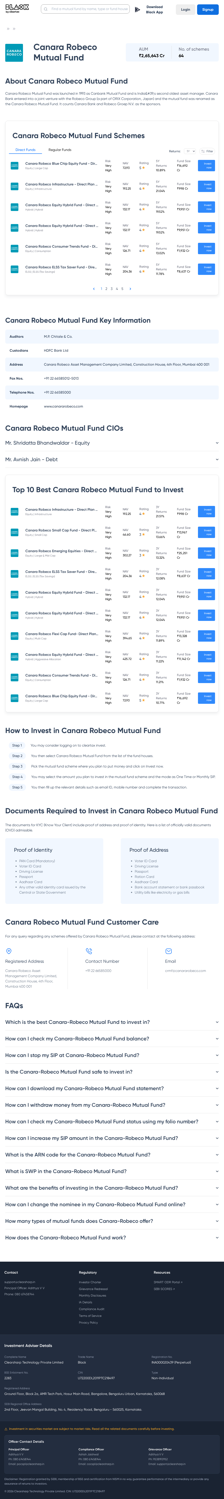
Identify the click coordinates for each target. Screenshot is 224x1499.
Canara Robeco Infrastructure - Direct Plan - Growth (67, 184)
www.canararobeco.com (63, 406)
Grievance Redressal (93, 1289)
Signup (208, 9)
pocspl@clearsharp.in (30, 1464)
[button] (25, 150)
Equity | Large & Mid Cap (40, 555)
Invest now (208, 165)
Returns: (174, 151)
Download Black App (154, 9)
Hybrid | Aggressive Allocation (43, 659)
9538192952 (160, 1459)
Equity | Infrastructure (38, 188)
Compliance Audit (91, 1309)
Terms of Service (90, 1315)
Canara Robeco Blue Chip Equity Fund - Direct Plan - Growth (74, 163)
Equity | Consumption (38, 251)
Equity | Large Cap (36, 168)
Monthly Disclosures (92, 1295)
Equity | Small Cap (36, 534)
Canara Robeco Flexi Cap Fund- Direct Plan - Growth (68, 634)
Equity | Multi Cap (36, 638)
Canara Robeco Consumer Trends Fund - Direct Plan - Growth (75, 246)
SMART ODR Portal (168, 1282)
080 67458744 (22, 1459)
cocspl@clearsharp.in (100, 1464)
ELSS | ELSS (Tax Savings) (40, 271)
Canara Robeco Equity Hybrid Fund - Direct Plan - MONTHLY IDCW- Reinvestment (91, 205)
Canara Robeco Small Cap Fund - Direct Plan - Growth (69, 530)
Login (185, 9)
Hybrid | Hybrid (34, 209)
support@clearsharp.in (19, 1282)
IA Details (85, 1302)
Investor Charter (90, 1282)
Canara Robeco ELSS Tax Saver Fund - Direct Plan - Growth (73, 267)
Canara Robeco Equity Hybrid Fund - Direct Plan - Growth (72, 655)
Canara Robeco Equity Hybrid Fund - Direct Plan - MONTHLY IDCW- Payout (86, 226)
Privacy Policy (88, 1322)
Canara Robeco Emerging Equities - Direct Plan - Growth (71, 551)
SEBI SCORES (164, 1289)
